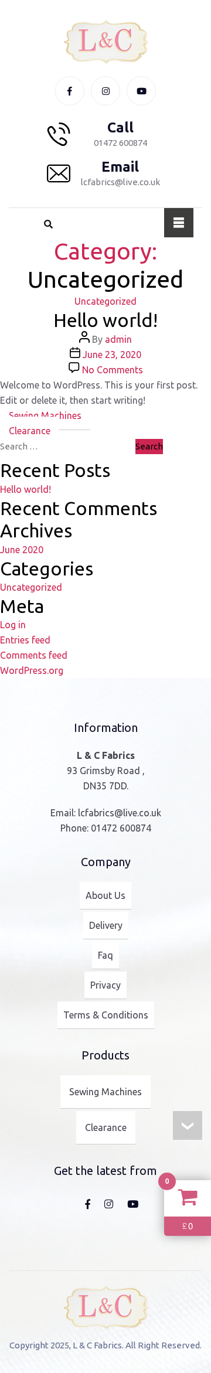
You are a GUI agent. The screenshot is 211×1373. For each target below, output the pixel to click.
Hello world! (105, 320)
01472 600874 (121, 828)
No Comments (112, 369)
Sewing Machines (45, 415)
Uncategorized (105, 301)
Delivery (105, 925)
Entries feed (25, 640)
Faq (105, 955)
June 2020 (21, 549)
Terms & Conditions (105, 1015)
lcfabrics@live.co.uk (119, 813)
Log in (13, 624)
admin (118, 339)
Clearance (29, 430)
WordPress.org (31, 670)
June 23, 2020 (112, 354)
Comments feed (33, 655)
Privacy (105, 985)
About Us (105, 895)
